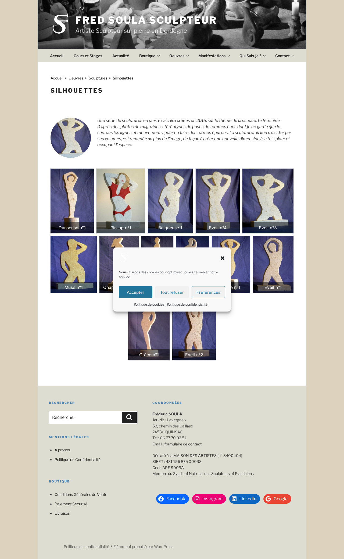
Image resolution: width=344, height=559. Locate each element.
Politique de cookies (149, 304)
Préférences (208, 292)
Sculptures (98, 78)
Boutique (147, 55)
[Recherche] (129, 417)
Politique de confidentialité (187, 304)
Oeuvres (176, 55)
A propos (62, 450)
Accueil (56, 55)
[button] (222, 258)
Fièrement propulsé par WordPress (143, 546)
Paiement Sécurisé (71, 504)
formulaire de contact (183, 444)
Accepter (135, 292)
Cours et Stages (88, 55)
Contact (282, 55)
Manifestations (211, 55)
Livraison (62, 513)
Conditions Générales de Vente (81, 494)
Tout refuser (172, 292)
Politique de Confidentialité (78, 459)
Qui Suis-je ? (250, 55)
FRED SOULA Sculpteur (146, 20)
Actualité (120, 55)
